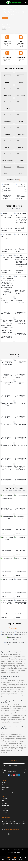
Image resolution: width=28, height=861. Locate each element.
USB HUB (7, 108)
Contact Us (4, 798)
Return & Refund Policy (7, 792)
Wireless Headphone (7, 160)
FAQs (3, 800)
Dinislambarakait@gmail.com (12, 829)
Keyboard (7, 134)
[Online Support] (7, 53)
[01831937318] (5, 765)
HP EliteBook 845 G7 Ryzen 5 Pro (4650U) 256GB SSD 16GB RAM (6, 270)
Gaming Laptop (7, 95)
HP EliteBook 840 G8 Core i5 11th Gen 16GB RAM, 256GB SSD (20, 335)
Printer (21, 173)
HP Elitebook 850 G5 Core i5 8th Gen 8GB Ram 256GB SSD (6, 293)
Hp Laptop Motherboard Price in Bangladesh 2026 (20, 249)
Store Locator (10, 770)
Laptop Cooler (21, 134)
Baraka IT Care (21, 57)
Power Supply (7, 121)
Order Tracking (5, 787)
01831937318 (12, 765)
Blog (3, 789)
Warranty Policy (5, 805)
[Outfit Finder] (7, 37)
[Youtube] (14, 775)
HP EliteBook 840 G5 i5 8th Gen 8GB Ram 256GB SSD (20, 314)
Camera (21, 160)
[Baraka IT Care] (21, 53)
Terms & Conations (6, 812)
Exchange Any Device (7, 808)
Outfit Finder (7, 41)
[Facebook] (9, 775)
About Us (4, 782)
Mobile (21, 82)
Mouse (21, 121)
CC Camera (7, 173)
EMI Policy (4, 803)
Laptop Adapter (21, 95)
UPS (21, 108)
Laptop (7, 82)
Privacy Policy (5, 810)
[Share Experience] (21, 37)
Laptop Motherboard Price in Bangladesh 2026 (20, 291)
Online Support (7, 57)
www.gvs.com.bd (17, 852)
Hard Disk (20, 147)
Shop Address (5, 784)
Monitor (7, 147)
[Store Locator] (5, 770)
